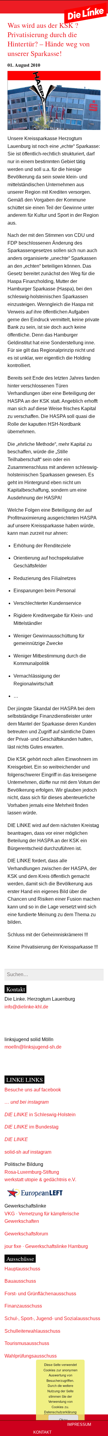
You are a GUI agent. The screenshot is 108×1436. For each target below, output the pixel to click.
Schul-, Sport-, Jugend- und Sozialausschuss (52, 1318)
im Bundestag (31, 1126)
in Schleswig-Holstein (40, 1114)
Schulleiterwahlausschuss (32, 1331)
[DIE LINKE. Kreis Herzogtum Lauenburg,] (85, 12)
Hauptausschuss (22, 1268)
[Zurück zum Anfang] (102, 1415)
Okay (63, 1419)
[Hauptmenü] (6, 7)
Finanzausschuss (23, 1305)
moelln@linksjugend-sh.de (33, 1046)
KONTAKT (42, 1433)
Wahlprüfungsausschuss (30, 1355)
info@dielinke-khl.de (26, 1006)
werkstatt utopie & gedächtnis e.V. (40, 1179)
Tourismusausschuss (26, 1343)
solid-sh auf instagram (27, 1152)
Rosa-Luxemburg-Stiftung (31, 1172)
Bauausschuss (20, 1281)
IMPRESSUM (79, 1425)
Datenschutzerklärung (60, 1411)
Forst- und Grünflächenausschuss (40, 1293)
